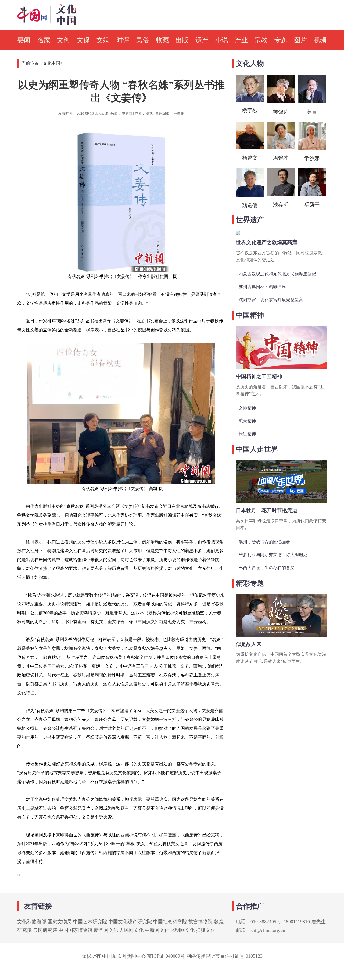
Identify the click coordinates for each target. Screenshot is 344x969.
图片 (300, 40)
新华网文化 (106, 930)
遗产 (201, 40)
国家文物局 (60, 921)
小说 (221, 40)
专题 (280, 40)
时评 (122, 40)
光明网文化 (182, 930)
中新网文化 (157, 930)
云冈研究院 (45, 930)
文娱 (102, 40)
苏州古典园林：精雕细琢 (262, 286)
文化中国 (51, 63)
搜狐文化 (205, 930)
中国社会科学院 (170, 921)
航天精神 (247, 420)
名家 (43, 40)
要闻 (23, 40)
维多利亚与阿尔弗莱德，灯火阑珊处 (273, 554)
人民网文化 (131, 930)
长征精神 (247, 433)
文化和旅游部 (31, 921)
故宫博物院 (200, 921)
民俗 (142, 40)
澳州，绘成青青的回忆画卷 (264, 542)
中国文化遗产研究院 (130, 921)
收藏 (162, 40)
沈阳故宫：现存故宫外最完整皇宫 (271, 299)
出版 (181, 40)
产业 (241, 40)
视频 (320, 40)
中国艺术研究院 (90, 921)
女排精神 (247, 408)
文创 (63, 40)
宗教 (261, 40)
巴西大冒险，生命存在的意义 (267, 567)
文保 (83, 40)
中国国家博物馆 (75, 930)
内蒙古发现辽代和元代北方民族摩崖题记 (277, 274)
